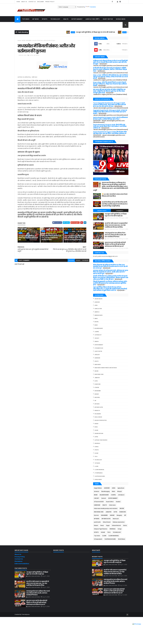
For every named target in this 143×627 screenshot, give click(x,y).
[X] (115, 1)
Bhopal (97, 321)
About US (24, 1)
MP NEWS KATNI (99, 407)
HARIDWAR (97, 358)
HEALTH (96, 361)
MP (95, 400)
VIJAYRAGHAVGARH (100, 476)
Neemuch (97, 410)
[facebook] (112, 1)
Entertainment (77, 19)
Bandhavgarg (99, 315)
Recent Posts (101, 210)
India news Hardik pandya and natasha (106, 367)
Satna (96, 437)
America (97, 312)
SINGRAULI (97, 443)
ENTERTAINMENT (99, 345)
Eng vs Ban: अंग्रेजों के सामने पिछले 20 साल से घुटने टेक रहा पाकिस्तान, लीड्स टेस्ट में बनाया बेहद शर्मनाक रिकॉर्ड (110, 84)
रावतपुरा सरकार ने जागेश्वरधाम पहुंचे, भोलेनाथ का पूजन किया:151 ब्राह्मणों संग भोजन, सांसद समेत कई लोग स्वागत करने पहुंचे (110, 272)
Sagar (96, 430)
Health (65, 19)
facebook (85, 260)
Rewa (96, 427)
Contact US (32, 1)
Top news (97, 463)
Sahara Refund (99, 433)
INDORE (96, 371)
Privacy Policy (49, 1)
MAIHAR (97, 394)
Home (18, 1)
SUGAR (96, 453)
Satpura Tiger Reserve (101, 440)
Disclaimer (40, 1)
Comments (119, 210)
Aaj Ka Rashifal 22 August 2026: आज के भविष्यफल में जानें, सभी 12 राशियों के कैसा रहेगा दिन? (110, 118)
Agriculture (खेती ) (93, 19)
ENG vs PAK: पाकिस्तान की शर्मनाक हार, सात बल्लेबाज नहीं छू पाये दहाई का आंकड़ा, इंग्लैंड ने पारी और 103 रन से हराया (110, 76)
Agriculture (98, 308)
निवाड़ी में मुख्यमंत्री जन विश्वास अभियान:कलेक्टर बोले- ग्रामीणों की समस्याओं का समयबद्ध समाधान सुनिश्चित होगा (110, 283)
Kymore (97, 387)
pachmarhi (98, 414)
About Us (18, 554)
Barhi (96, 318)
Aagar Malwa (98, 299)
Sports (44, 19)
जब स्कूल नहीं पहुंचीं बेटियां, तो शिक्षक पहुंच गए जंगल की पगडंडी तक (81, 32)
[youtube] (117, 1)
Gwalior (97, 354)
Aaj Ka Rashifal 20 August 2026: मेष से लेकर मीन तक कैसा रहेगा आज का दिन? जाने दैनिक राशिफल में (110, 132)
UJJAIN (96, 466)
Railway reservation (101, 420)
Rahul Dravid (98, 417)
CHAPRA (97, 331)
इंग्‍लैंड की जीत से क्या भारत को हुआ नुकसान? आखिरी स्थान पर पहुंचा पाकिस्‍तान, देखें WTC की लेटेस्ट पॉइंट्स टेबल (110, 69)
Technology (55, 19)
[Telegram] (123, 1)
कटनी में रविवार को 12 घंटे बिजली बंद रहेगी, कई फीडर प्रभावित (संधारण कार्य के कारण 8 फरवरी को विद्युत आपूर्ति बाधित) (114, 204)
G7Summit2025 (99, 348)
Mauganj (97, 397)
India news (98, 364)
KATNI (59, 32)
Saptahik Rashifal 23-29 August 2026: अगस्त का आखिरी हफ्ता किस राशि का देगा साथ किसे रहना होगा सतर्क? (110, 112)
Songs (96, 446)
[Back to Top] (127, 615)
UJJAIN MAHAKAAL (99, 469)
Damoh (97, 341)
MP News (35, 19)
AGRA (96, 305)
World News (120, 19)
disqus (78, 260)
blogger (71, 260)
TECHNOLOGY (98, 460)
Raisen (96, 423)
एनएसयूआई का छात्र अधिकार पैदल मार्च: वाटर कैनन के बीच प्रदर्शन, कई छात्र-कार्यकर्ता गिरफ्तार (74, 238)
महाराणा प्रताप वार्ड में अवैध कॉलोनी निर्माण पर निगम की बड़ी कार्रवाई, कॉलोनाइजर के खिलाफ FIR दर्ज (115, 244)
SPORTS (97, 450)
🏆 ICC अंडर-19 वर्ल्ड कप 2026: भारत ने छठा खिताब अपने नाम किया (115, 195)
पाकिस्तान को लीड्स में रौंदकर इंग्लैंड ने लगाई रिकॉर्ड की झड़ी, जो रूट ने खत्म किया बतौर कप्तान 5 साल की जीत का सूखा (110, 62)
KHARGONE (97, 384)
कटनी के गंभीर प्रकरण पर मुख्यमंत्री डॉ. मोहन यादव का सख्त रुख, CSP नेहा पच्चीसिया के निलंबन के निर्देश (51, 237)
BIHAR (96, 325)
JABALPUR (97, 377)
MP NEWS (28, 40)
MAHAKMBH (98, 391)
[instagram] (120, 1)
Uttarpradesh (99, 473)
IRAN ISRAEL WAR (99, 374)
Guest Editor (108, 19)
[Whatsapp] (125, 1)
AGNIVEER (97, 302)
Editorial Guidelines (22, 564)
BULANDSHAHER (99, 328)
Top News (25, 19)
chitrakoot (98, 335)
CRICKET (97, 338)
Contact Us (19, 559)
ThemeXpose (25, 614)
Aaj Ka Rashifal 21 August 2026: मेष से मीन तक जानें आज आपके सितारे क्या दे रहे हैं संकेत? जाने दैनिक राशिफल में (110, 126)
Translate (92, 7)
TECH (96, 456)
